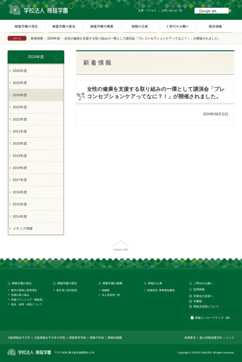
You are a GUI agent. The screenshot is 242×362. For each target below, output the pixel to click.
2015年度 (20, 204)
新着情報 (37, 38)
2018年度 (20, 168)
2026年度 (20, 71)
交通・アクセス (147, 10)
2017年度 (20, 180)
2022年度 (20, 119)
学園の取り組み (20, 294)
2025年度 (20, 83)
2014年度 (20, 216)
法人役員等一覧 (111, 294)
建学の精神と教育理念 (24, 290)
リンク (230, 337)
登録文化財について (206, 306)
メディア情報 (23, 228)
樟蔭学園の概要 (102, 26)
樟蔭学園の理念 (26, 26)
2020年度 (20, 143)
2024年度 (53, 38)
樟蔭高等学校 (77, 337)
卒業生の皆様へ (203, 296)
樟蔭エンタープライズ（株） (213, 317)
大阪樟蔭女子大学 (19, 337)
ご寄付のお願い (178, 26)
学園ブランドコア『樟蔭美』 (28, 299)
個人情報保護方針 (210, 337)
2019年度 (20, 156)
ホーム (17, 38)
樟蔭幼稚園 (115, 337)
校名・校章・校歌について (26, 304)
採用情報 (215, 26)
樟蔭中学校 (97, 337)
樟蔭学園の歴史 (64, 26)
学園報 (197, 301)
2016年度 (20, 192)
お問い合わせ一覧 (171, 10)
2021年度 (20, 131)
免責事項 (190, 337)
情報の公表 (140, 26)
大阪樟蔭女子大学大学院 (49, 337)
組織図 (106, 290)
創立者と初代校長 (66, 290)
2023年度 (20, 107)
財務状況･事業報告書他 (161, 290)
